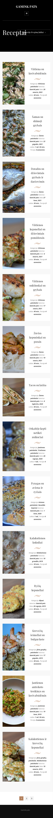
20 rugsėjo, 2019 (40, 606)
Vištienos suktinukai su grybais (37, 285)
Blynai (41, 600)
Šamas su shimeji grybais (37, 121)
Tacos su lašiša (37, 385)
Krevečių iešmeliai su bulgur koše (37, 635)
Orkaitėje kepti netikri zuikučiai (37, 433)
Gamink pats (34, 89)
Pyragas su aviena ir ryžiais (37, 488)
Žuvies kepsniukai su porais (37, 337)
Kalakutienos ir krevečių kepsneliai (38, 743)
